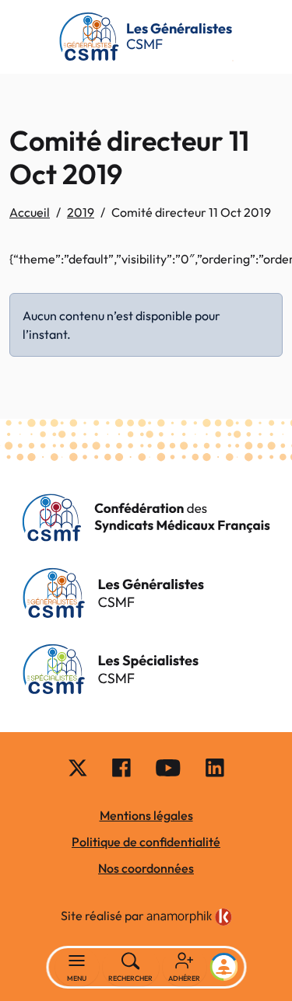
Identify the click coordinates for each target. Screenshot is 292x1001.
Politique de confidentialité (146, 841)
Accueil (29, 212)
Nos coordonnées (146, 868)
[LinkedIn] (215, 767)
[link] (189, 917)
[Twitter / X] (78, 767)
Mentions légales (146, 815)
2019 (80, 212)
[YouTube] (168, 767)
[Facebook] (121, 767)
